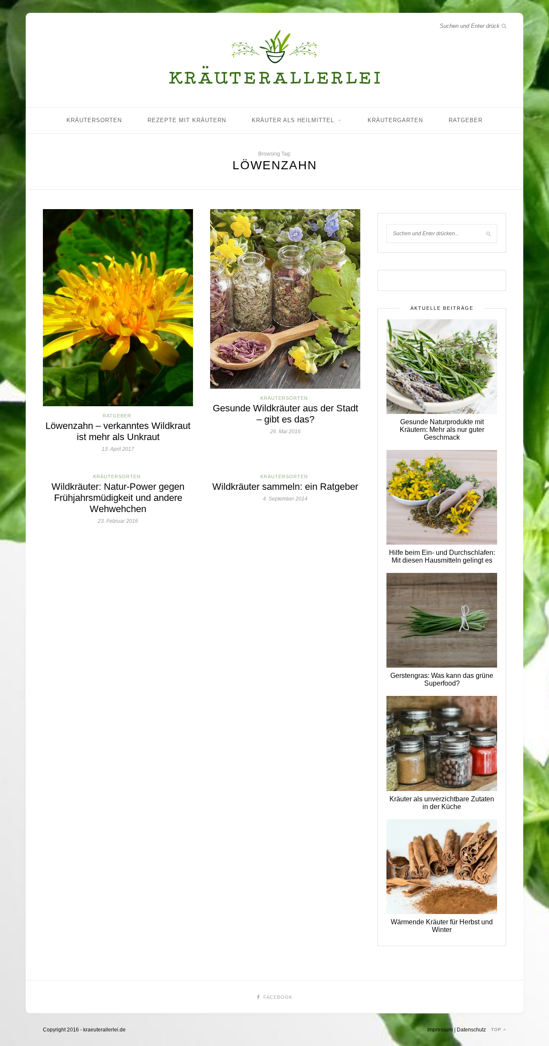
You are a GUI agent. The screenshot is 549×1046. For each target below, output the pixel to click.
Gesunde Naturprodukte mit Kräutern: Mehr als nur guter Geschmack (442, 429)
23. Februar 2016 (118, 521)
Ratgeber (466, 120)
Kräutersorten (94, 120)
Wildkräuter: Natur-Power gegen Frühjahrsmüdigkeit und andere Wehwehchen (117, 497)
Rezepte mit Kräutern (187, 120)
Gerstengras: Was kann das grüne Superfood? (441, 679)
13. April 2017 (118, 449)
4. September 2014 (285, 499)
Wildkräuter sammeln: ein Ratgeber (285, 486)
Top (497, 1029)
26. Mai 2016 (285, 432)
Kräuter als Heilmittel (293, 120)
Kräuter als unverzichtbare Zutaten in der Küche (441, 802)
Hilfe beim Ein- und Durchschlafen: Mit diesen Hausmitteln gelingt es (442, 556)
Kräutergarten (395, 120)
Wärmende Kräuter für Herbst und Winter (442, 925)
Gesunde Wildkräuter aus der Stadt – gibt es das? (285, 414)
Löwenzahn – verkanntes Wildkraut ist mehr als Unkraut (117, 431)
